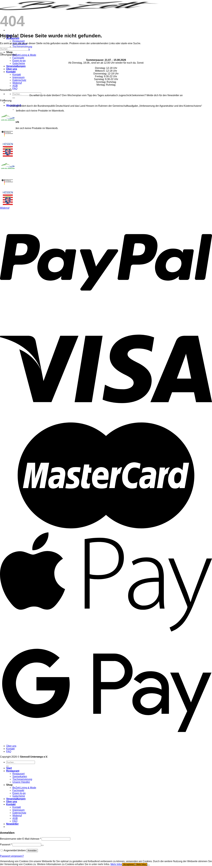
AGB (15, 85)
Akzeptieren (128, 864)
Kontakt (11, 71)
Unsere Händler (21, 782)
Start (9, 768)
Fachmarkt (18, 57)
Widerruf (17, 83)
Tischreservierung (22, 46)
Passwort (6, 844)
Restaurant (18, 41)
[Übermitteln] (13, 97)
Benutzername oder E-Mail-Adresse (20, 838)
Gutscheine (18, 63)
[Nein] (148, 865)
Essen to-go (19, 60)
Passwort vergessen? (12, 856)
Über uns (11, 69)
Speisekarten (19, 776)
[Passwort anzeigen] (42, 845)
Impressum (18, 77)
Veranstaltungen (16, 66)
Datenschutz (19, 80)
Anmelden (32, 850)
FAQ (14, 88)
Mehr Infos (116, 864)
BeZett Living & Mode (24, 55)
